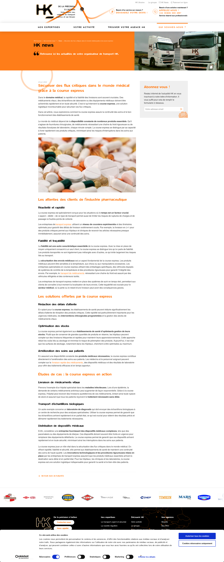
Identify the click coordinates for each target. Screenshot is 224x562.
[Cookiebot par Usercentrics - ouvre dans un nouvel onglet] (22, 557)
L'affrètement (106, 529)
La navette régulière (109, 525)
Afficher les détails (146, 557)
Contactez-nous (64, 522)
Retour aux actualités (52, 476)
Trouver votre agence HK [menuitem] (126, 27)
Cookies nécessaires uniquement (197, 543)
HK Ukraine (140, 2)
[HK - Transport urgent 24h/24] (44, 523)
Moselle (165, 521)
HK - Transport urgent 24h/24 (45, 11)
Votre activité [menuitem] (84, 27)
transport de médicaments (72, 273)
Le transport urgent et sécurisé (113, 521)
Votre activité (136, 521)
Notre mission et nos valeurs (143, 529)
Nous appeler (63, 528)
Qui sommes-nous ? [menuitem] (172, 27)
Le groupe (152, 2)
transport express (63, 224)
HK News (165, 2)
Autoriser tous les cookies (197, 536)
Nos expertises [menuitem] (49, 27)
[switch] (81, 557)
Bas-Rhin (165, 525)
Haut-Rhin (166, 529)
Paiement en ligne (180, 2)
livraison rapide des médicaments (67, 362)
